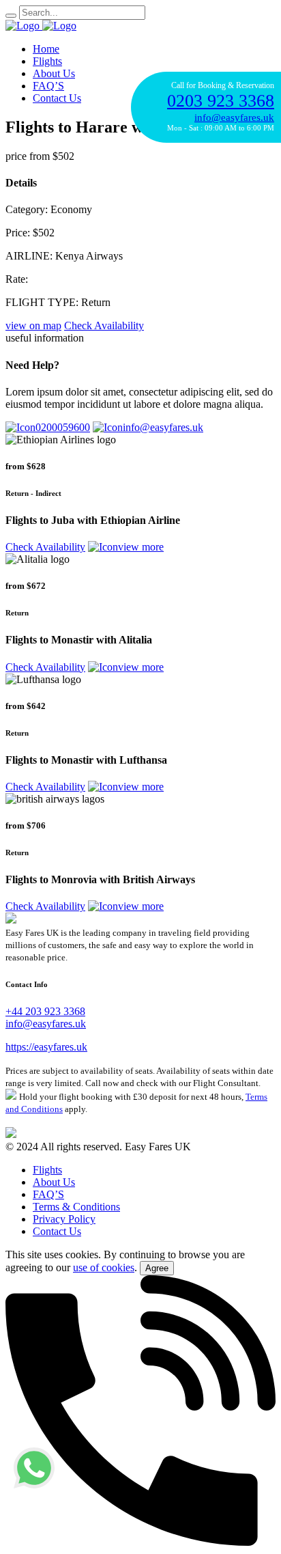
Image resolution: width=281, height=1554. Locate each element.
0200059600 (62, 427)
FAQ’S (48, 86)
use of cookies (103, 1267)
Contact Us (57, 98)
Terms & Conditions (76, 1206)
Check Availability (45, 547)
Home (46, 49)
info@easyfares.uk (163, 427)
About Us (54, 73)
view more (141, 547)
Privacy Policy (64, 1219)
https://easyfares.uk (46, 1047)
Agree (156, 1268)
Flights (47, 61)
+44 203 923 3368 (45, 1011)
